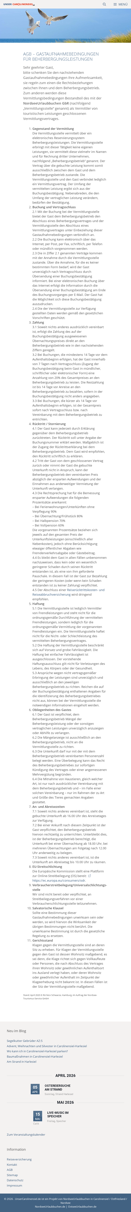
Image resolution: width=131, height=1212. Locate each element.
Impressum (14, 1185)
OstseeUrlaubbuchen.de (82, 1206)
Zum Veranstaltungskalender (26, 1134)
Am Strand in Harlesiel (21, 1062)
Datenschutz (15, 1180)
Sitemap (12, 1175)
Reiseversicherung (19, 1159)
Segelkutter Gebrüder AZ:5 (25, 1041)
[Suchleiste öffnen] (104, 4)
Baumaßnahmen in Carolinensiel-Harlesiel (35, 1056)
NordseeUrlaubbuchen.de (50, 1206)
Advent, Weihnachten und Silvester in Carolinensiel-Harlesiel (47, 1046)
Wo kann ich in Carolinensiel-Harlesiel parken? (37, 1051)
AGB (10, 1170)
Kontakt (12, 1165)
